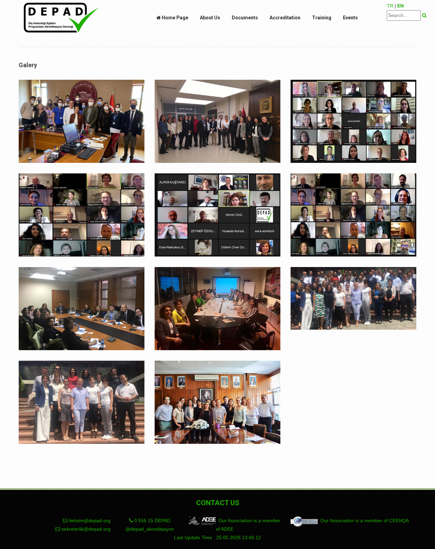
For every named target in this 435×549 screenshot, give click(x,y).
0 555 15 (151, 520)
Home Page (174, 17)
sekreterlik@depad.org (86, 529)
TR (390, 5)
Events (350, 17)
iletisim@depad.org (89, 520)
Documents (245, 17)
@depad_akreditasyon (149, 529)
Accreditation (284, 17)
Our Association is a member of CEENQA (363, 520)
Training (321, 17)
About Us (210, 17)
